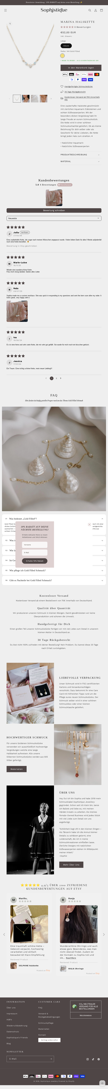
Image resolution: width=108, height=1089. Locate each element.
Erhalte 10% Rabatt (34, 561)
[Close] (89, 524)
